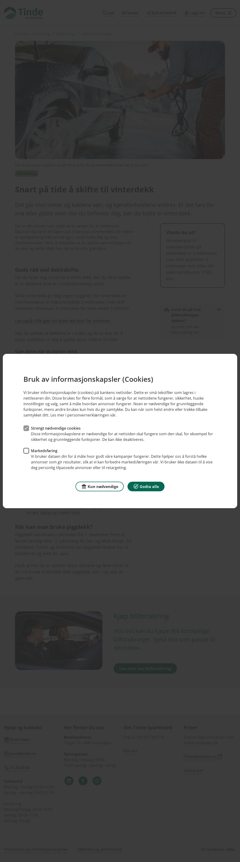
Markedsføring (44, 450)
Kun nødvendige (103, 486)
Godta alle (149, 486)
